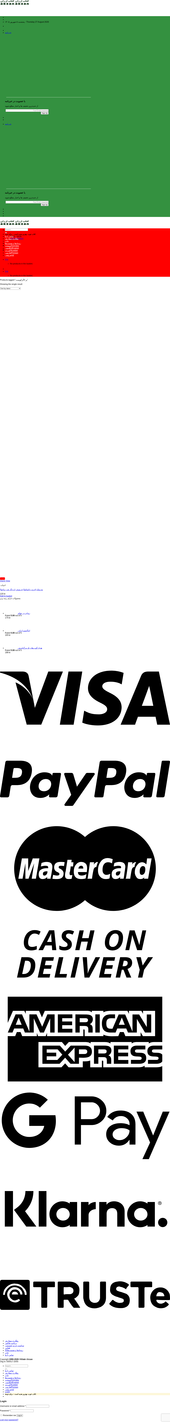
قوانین (7, 1348)
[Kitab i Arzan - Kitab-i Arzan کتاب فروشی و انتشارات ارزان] (14, 4)
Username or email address (13, 1406)
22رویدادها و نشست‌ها (14, 1350)
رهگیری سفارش (12, 239)
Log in (20, 1415)
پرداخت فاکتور (11, 1343)
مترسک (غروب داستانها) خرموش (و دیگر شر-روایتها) (21, 590)
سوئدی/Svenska (12, 246)
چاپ (7, 241)
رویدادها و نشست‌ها (13, 243)
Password (5, 1411)
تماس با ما (9, 236)
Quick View (5, 581)
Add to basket (6, 596)
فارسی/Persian (11, 253)
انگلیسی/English (12, 248)
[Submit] (6, 232)
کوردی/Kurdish (11, 250)
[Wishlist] (2, 578)
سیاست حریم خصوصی (14, 1346)
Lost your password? (9, 1420)
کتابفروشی (9, 255)
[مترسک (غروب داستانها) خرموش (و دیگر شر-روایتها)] (17, 575)
